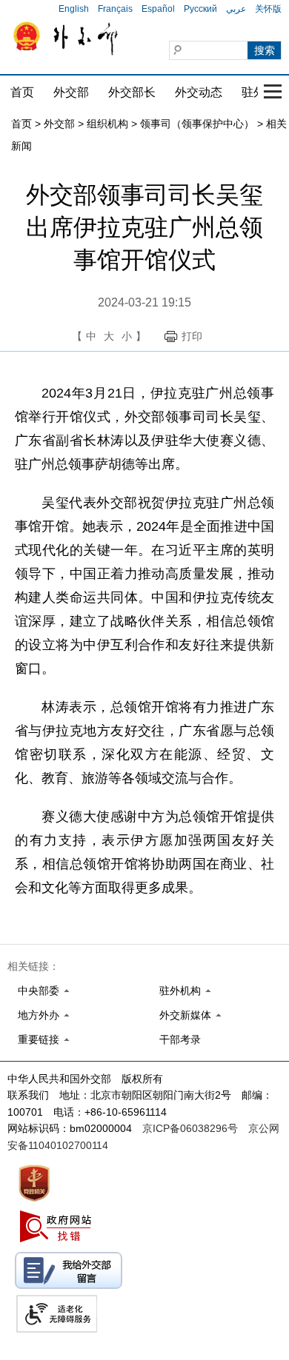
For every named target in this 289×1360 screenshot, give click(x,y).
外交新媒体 (185, 1015)
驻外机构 (180, 990)
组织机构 (107, 124)
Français (115, 9)
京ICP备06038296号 (190, 1128)
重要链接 (38, 1039)
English (74, 9)
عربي (236, 9)
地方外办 (38, 1015)
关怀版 (268, 9)
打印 (192, 336)
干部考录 (180, 1039)
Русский (200, 9)
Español (158, 9)
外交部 (71, 92)
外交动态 (198, 92)
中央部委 (38, 990)
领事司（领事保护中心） (197, 124)
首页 (22, 92)
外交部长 (132, 92)
